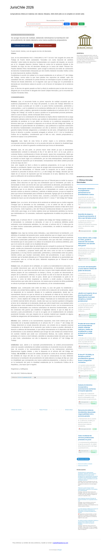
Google (66, 23)
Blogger (60, 549)
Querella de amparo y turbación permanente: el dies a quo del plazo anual (87, 216)
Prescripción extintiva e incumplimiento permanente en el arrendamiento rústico (86, 191)
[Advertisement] (42, 395)
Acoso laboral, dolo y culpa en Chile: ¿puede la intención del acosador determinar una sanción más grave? (87, 242)
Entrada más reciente (16, 409)
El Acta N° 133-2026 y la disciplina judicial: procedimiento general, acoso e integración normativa (86, 358)
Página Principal (43, 409)
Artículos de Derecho (83, 465)
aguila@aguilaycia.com (60, 543)
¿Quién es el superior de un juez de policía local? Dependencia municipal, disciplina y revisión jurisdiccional (87, 297)
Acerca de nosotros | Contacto (85, 463)
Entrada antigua (69, 409)
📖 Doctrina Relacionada (45, 45)
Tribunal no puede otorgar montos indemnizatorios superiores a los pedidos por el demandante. (87, 489)
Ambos (81, 23)
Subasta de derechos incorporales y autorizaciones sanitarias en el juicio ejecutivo (87, 388)
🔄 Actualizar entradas (83, 459)
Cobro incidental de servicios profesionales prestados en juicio (86, 438)
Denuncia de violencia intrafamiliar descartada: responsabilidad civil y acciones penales (87, 413)
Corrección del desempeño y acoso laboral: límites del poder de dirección (87, 269)
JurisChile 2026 (22, 7)
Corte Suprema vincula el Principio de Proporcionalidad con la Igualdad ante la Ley (87, 500)
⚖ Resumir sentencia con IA (22, 45)
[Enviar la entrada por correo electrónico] (35, 377)
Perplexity (74, 23)
